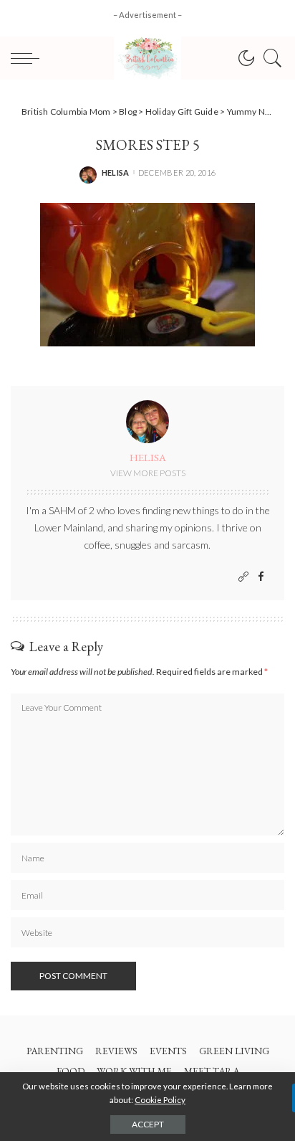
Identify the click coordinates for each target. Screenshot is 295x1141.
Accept (148, 1124)
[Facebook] (261, 577)
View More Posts (147, 473)
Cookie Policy (160, 1099)
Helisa (116, 172)
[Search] (269, 58)
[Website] (243, 577)
